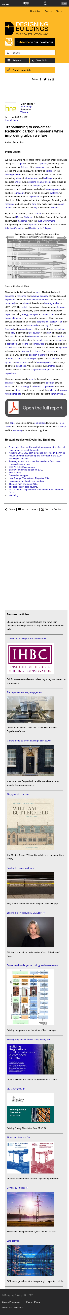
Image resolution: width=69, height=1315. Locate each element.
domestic (37, 386)
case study (10, 303)
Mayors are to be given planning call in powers (29, 740)
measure (20, 193)
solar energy (23, 386)
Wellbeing (13, 495)
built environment (35, 299)
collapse (20, 163)
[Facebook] (40, 79)
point (31, 379)
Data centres (13, 1241)
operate (25, 351)
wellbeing (17, 430)
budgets (19, 318)
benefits (9, 383)
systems (43, 163)
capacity (60, 340)
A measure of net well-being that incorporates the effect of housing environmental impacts (37, 448)
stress (26, 362)
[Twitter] (44, 79)
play (13, 333)
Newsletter (35, 11)
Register (48, 11)
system (8, 362)
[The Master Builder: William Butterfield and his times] (30, 849)
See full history (12, 120)
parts (38, 292)
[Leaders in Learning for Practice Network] (30, 673)
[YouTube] (53, 79)
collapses (37, 185)
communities (57, 394)
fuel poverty (34, 333)
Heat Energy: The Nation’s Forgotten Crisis (30, 478)
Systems (22, 221)
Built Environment (46, 221)
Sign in (59, 11)
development (34, 336)
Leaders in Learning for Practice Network (26, 638)
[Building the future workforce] (30, 898)
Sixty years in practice (17, 794)
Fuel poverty (15, 472)
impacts (9, 314)
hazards (9, 347)
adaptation (36, 369)
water (45, 314)
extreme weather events (40, 182)
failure (18, 178)
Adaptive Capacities (14, 228)
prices (52, 314)
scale (7, 386)
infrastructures (32, 178)
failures (24, 167)
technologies (60, 329)
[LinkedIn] (49, 79)
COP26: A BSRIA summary (22, 467)
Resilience (34, 228)
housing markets (13, 174)
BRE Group (25, 106)
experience (34, 196)
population (12, 344)
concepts (9, 296)
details (25, 307)
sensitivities (38, 344)
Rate (18, 217)
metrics (60, 336)
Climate (37, 213)
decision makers (37, 355)
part (11, 336)
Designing (35, 439)
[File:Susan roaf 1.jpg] (36, 280)
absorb (18, 362)
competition (40, 423)
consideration (26, 329)
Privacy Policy (33, 1302)
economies (40, 167)
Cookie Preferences (11, 1302)
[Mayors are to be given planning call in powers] (30, 775)
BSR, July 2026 (14, 1089)
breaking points (53, 189)
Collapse (28, 217)
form (34, 204)
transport (33, 314)
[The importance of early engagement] (30, 722)
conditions (21, 366)
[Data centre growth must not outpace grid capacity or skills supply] (30, 1275)
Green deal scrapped (19, 475)
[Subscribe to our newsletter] (30, 45)
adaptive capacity (39, 296)
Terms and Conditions (12, 1307)
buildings (47, 178)
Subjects (17, 60)
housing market (51, 303)
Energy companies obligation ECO (25, 469)
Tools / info (41, 60)
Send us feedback (54, 509)
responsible (42, 321)
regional (63, 390)
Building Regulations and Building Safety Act (28, 1039)
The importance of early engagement (24, 692)
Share (12, 509)
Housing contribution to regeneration (26, 481)
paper (12, 423)
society (53, 321)
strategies (32, 358)
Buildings (49, 439)
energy (25, 314)
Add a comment (30, 509)
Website (24, 112)
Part (47, 299)
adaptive (41, 340)
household (10, 318)
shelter (18, 182)
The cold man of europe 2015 (23, 484)
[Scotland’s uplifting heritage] (30, 1172)
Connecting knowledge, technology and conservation (32, 965)
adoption (50, 383)
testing (25, 344)
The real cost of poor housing (23, 487)
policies (18, 358)
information (60, 307)
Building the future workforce (20, 868)
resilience (21, 296)
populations (10, 299)
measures (10, 204)
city (35, 207)
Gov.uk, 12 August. (16, 1188)
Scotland (55, 207)
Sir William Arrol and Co (18, 1137)
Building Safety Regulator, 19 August (24, 913)
